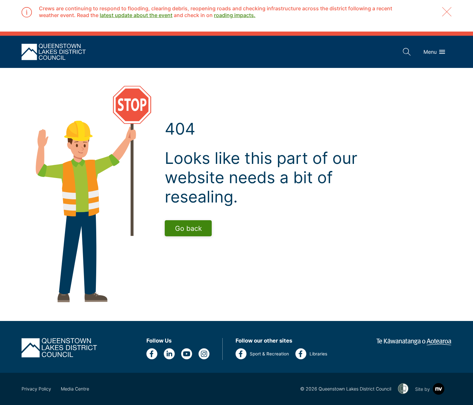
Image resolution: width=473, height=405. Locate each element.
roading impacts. (234, 15)
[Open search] (407, 52)
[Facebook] (151, 353)
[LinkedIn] (169, 353)
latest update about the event (136, 15)
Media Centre (75, 388)
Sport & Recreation (269, 353)
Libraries (318, 353)
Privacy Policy (36, 388)
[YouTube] (186, 353)
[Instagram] (204, 353)
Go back (188, 228)
